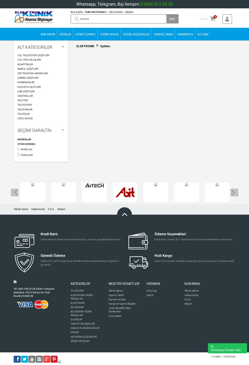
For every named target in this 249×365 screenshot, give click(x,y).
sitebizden (229, 356)
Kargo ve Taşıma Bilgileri (122, 303)
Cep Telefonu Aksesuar (33, 73)
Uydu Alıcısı (25, 118)
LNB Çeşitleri (26, 91)
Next (234, 192)
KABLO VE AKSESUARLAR (85, 328)
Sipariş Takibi (116, 295)
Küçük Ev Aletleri (29, 86)
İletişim (129, 11)
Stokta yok (27, 154)
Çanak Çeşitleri (28, 77)
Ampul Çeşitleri (28, 68)
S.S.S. (51, 209)
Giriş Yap (151, 290)
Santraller (25, 95)
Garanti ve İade (117, 299)
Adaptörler (25, 64)
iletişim (61, 209)
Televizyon (25, 104)
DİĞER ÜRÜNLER (80, 341)
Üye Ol (149, 295)
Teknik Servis (21, 209)
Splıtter (23, 100)
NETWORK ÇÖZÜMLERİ (84, 336)
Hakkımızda (38, 209)
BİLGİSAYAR (77, 307)
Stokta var (26, 149)
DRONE (75, 332)
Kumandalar (26, 82)
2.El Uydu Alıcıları (29, 59)
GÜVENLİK (76, 319)
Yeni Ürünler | (116, 11)
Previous (14, 192)
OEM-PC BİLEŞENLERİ (83, 323)
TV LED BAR (77, 290)
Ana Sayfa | (77, 11)
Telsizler (24, 113)
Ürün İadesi (115, 315)
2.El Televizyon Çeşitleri (33, 55)
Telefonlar (25, 109)
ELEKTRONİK (85, 46)
